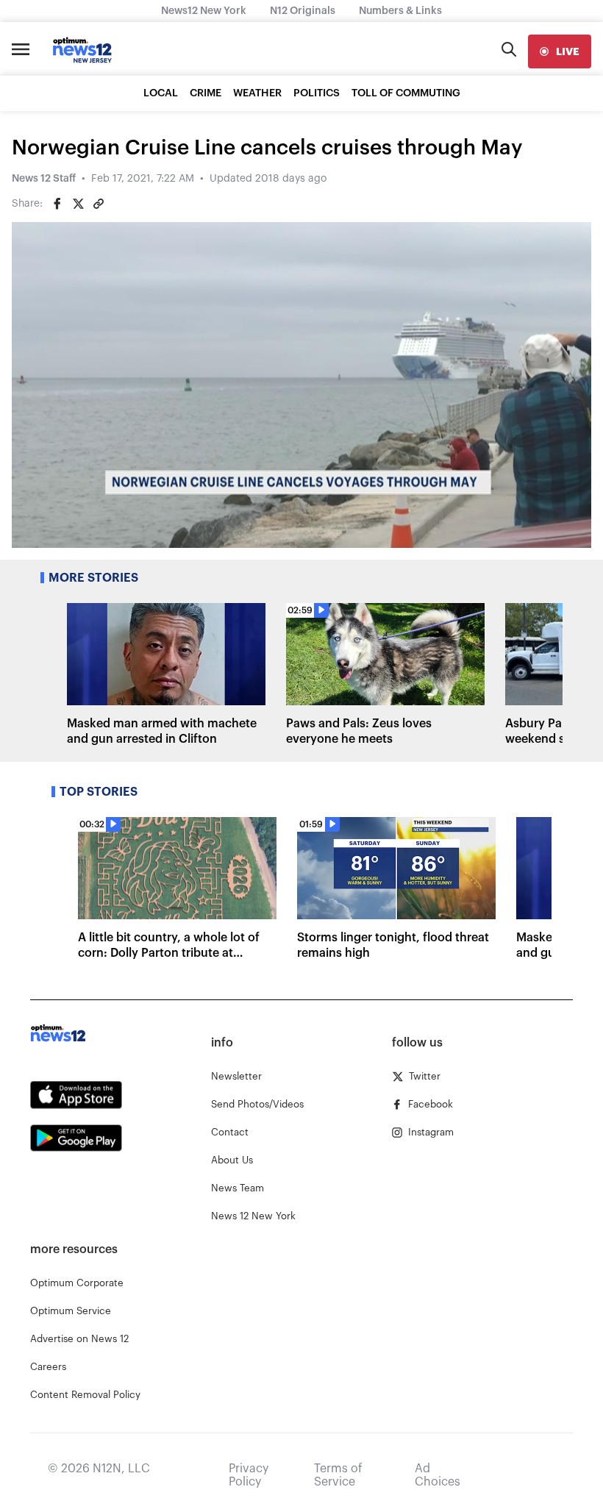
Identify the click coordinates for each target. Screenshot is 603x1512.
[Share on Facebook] (57, 204)
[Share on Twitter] (78, 204)
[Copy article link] (98, 204)
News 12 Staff (44, 179)
